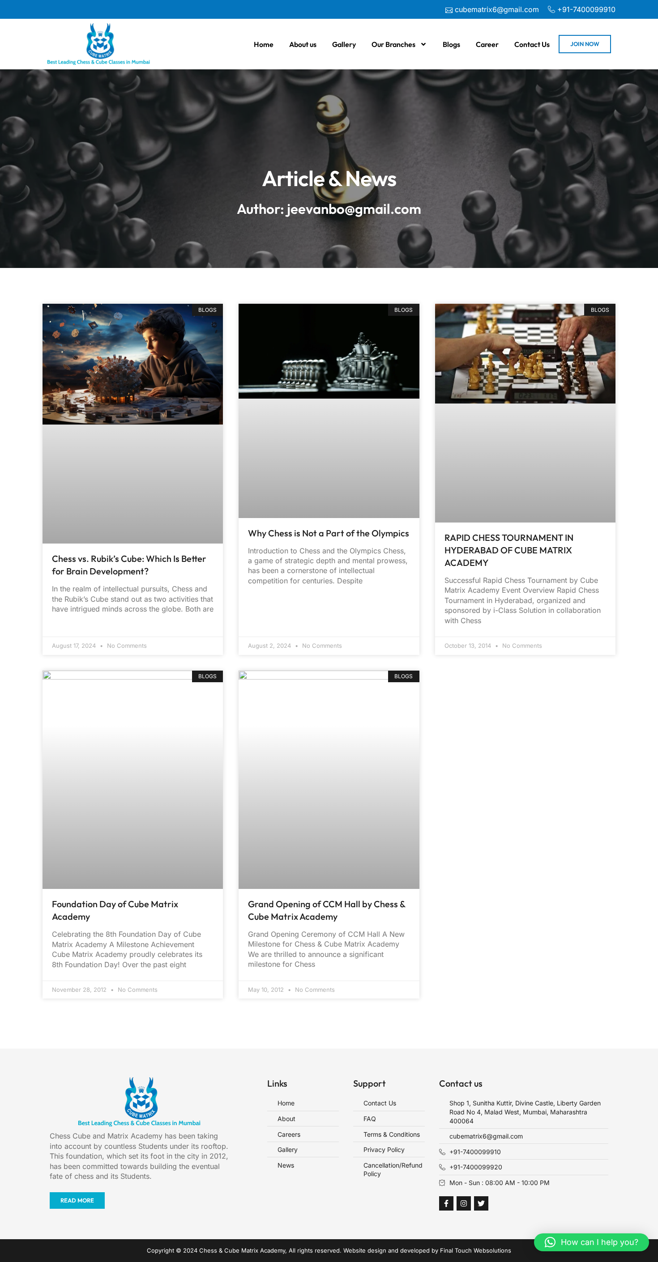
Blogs (451, 44)
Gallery (344, 44)
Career (487, 44)
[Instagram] (464, 1203)
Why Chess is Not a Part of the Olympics (328, 533)
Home (263, 44)
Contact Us (532, 44)
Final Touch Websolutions (475, 1250)
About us (302, 44)
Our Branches (393, 44)
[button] (591, 1242)
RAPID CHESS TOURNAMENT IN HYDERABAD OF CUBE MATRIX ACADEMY (508, 550)
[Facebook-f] (446, 1203)
